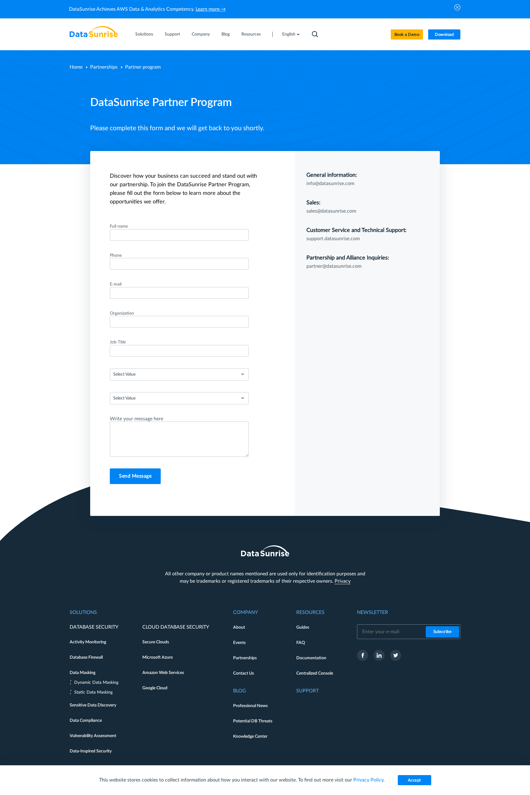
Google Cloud (154, 688)
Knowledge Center (250, 736)
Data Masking (82, 673)
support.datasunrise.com (333, 238)
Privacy (343, 581)
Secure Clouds (155, 642)
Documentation (311, 658)
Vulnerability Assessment (93, 736)
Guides (302, 627)
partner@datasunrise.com (334, 266)
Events (239, 643)
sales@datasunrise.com (331, 211)
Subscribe (442, 632)
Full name (119, 226)
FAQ (300, 643)
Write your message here (136, 418)
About (239, 627)
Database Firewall (86, 657)
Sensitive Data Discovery (93, 705)
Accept (414, 780)
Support (172, 34)
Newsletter (372, 612)
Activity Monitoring (88, 642)
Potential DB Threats (252, 721)
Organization (122, 313)
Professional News (250, 706)
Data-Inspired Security (91, 751)
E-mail (115, 284)
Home (76, 67)
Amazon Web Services (163, 673)
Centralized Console (314, 673)
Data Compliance (86, 720)
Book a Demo (407, 35)
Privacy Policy (368, 780)
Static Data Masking (93, 692)
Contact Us (243, 673)
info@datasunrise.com (330, 183)
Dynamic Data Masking (96, 682)
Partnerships (103, 67)
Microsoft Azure (157, 657)
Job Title (118, 342)
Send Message (135, 476)
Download (444, 35)
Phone (116, 255)
